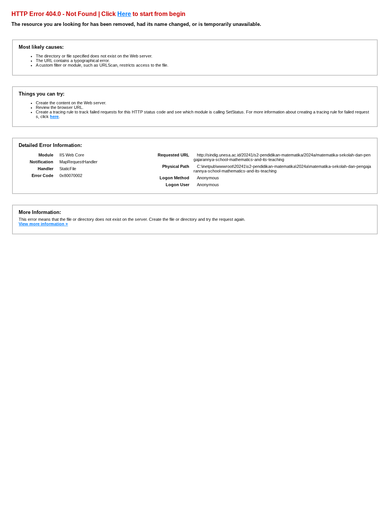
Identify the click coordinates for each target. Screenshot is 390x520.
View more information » (43, 224)
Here (124, 14)
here (54, 116)
